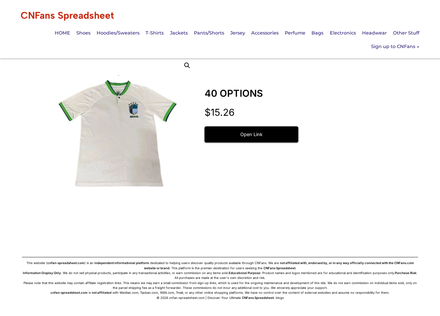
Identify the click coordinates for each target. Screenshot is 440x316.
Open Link (251, 134)
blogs (280, 298)
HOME (62, 33)
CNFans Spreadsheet (67, 15)
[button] (187, 65)
